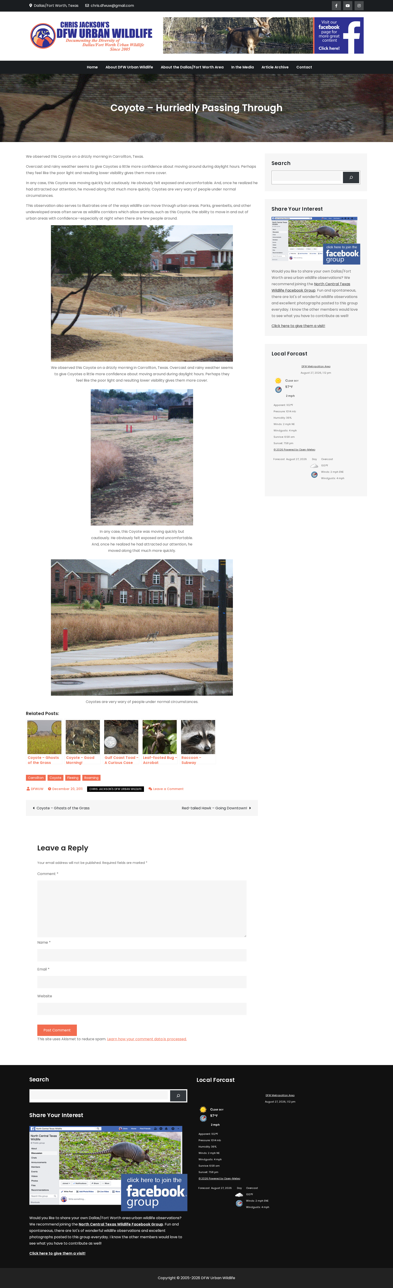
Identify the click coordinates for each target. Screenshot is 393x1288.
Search (281, 163)
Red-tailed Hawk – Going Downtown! (214, 808)
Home (92, 67)
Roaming (91, 777)
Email (43, 969)
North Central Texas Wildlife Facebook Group (121, 1224)
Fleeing (72, 777)
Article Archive (275, 67)
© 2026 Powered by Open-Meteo (294, 449)
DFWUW (37, 789)
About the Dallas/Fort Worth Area (192, 67)
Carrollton (36, 777)
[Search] (351, 177)
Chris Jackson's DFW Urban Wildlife (115, 789)
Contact (304, 67)
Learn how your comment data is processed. (147, 1039)
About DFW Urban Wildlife (129, 67)
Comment (47, 873)
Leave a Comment (168, 789)
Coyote (55, 777)
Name (44, 942)
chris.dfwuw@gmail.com (112, 5)
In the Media (242, 67)
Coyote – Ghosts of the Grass (63, 808)
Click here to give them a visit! (298, 325)
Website (44, 996)
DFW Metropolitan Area (316, 366)
